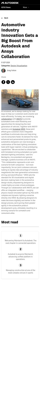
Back (6, 18)
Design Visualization (19, 66)
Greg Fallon (11, 70)
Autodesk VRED (19, 129)
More (25, 7)
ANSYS (19, 119)
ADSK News (6, 7)
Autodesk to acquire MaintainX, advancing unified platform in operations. (20, 256)
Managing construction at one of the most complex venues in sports (20, 271)
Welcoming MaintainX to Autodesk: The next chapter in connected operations (20, 241)
